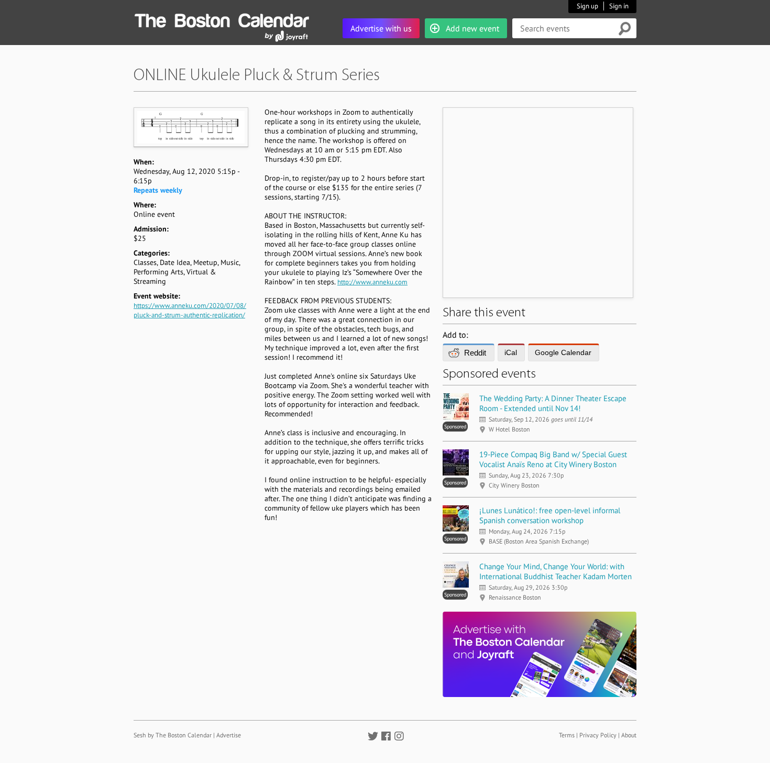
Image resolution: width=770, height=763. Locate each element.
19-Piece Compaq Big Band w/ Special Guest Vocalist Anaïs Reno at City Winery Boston (553, 459)
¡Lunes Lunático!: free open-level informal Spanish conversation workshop (549, 515)
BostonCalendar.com (222, 19)
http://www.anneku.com (372, 282)
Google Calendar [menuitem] (563, 352)
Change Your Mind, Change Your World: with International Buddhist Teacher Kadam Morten (555, 571)
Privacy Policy (598, 735)
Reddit (475, 352)
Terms (567, 735)
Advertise (228, 735)
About (628, 735)
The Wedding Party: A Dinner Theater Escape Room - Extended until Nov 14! (552, 403)
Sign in (619, 6)
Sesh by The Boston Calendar (173, 735)
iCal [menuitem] (510, 352)
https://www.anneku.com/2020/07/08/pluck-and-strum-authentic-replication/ (190, 310)
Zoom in (190, 126)
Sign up (587, 6)
